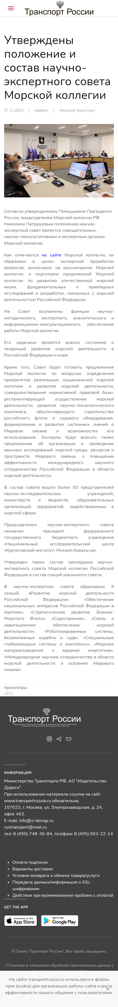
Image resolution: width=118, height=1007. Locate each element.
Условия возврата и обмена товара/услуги (56, 876)
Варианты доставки (32, 869)
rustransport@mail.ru (25, 827)
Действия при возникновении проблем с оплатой (62, 895)
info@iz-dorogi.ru (36, 821)
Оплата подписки (30, 862)
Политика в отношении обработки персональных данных (59, 965)
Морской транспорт (77, 110)
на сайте (51, 255)
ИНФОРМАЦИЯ (18, 773)
